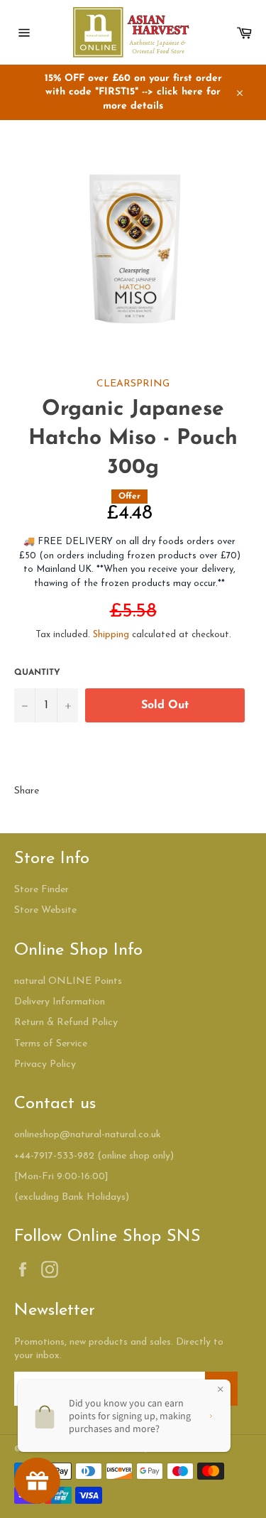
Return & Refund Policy (66, 1022)
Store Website (45, 910)
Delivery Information (59, 1002)
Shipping (111, 634)
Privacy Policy (45, 1064)
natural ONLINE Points (68, 981)
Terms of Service (50, 1044)
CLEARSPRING (133, 384)
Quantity (37, 672)
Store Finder (41, 889)
